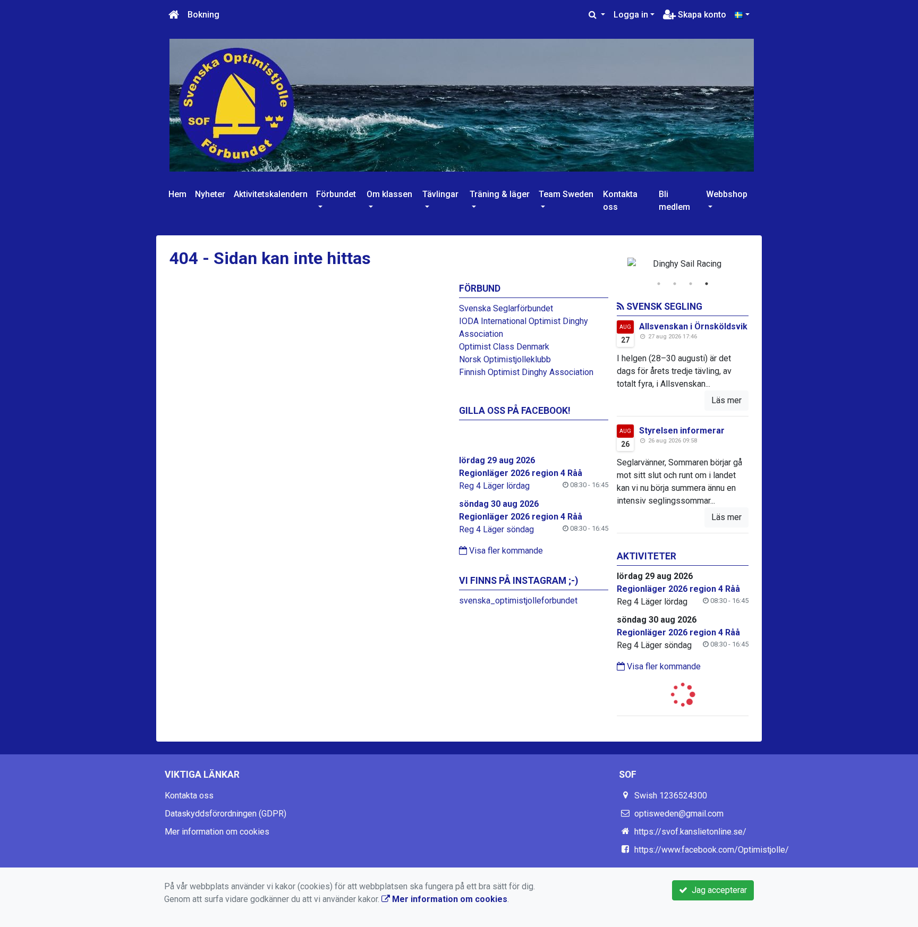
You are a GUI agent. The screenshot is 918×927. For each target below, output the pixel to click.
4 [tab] (706, 283)
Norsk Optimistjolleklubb (505, 359)
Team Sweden (566, 194)
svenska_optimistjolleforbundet (518, 601)
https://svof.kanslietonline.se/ (690, 832)
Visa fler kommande (505, 551)
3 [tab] (690, 283)
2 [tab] (674, 283)
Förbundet (336, 194)
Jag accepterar (717, 890)
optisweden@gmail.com (679, 814)
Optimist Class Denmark (504, 347)
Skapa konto (701, 15)
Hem (177, 194)
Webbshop (726, 194)
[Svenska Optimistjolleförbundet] (461, 104)
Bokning (203, 15)
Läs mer (726, 400)
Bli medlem (674, 200)
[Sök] (596, 14)
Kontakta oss (620, 200)
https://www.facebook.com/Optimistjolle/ (711, 850)
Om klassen (389, 194)
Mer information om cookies (217, 832)
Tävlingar (440, 194)
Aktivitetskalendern (271, 194)
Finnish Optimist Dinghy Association (526, 372)
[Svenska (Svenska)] (742, 14)
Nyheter (210, 194)
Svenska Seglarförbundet (506, 308)
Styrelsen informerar (682, 431)
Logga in (631, 15)
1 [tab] (658, 283)
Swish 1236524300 (670, 795)
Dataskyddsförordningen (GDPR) (225, 814)
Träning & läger (500, 194)
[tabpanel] (682, 264)
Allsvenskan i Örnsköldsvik (693, 326)
